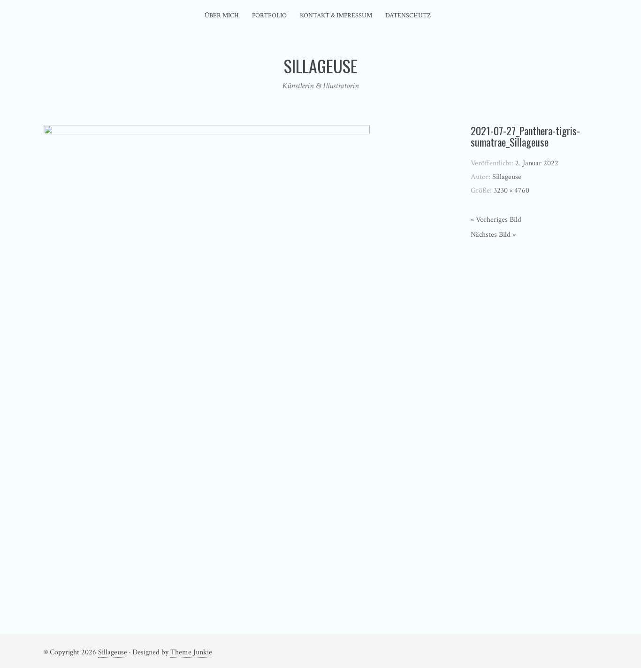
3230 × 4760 (511, 190)
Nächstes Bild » (493, 235)
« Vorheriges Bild (496, 220)
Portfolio (269, 15)
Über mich (222, 15)
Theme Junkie (191, 652)
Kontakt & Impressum (336, 15)
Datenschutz (408, 15)
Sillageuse (112, 652)
